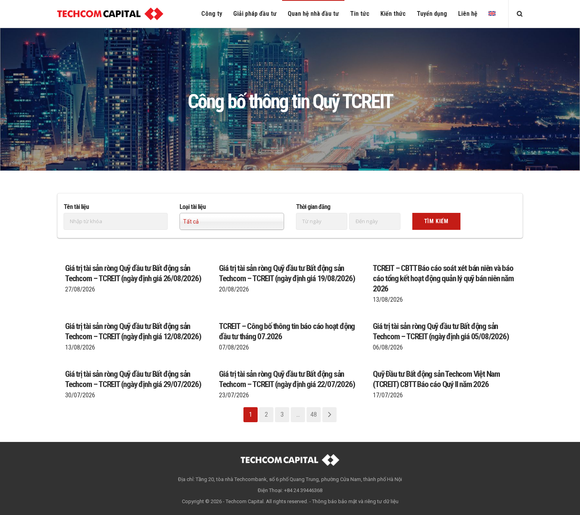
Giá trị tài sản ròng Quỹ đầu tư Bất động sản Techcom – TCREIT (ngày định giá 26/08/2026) (133, 273)
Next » (329, 414)
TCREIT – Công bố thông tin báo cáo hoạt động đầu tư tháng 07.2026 (287, 331)
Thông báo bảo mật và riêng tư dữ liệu (355, 501)
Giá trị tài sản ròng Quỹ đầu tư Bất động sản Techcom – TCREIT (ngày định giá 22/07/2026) (287, 379)
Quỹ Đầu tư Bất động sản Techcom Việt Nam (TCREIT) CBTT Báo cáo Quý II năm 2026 (436, 379)
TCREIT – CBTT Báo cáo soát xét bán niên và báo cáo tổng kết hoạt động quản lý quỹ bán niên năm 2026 (443, 278)
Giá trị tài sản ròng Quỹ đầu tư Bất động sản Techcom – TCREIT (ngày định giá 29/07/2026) (133, 379)
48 (314, 414)
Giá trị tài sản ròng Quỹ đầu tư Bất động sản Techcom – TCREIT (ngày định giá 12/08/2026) (133, 331)
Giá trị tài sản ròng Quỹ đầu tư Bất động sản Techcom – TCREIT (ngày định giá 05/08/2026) (441, 331)
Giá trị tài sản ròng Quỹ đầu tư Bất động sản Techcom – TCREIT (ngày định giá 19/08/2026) (287, 273)
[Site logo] (110, 14)
